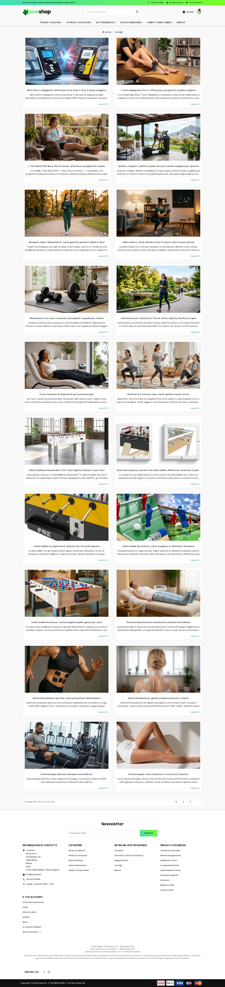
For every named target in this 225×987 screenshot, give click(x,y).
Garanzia (164, 880)
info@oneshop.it (174, 2)
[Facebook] (44, 972)
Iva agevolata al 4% (169, 865)
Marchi (117, 870)
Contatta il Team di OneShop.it (128, 855)
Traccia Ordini (167, 890)
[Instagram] (49, 972)
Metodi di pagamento (170, 855)
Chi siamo (119, 850)
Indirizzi (26, 917)
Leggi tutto (103, 104)
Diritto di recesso (32, 932)
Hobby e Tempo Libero (79, 870)
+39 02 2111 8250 (156, 2)
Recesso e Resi (167, 885)
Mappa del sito (121, 860)
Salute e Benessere (78, 865)
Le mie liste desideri (32, 927)
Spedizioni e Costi (168, 860)
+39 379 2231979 (194, 2)
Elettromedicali (76, 860)
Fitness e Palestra (77, 850)
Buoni (25, 922)
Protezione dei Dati (169, 875)
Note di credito (29, 912)
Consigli (118, 865)
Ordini (25, 907)
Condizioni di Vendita (170, 850)
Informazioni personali (33, 902)
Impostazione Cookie (170, 870)
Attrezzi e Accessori (78, 855)
